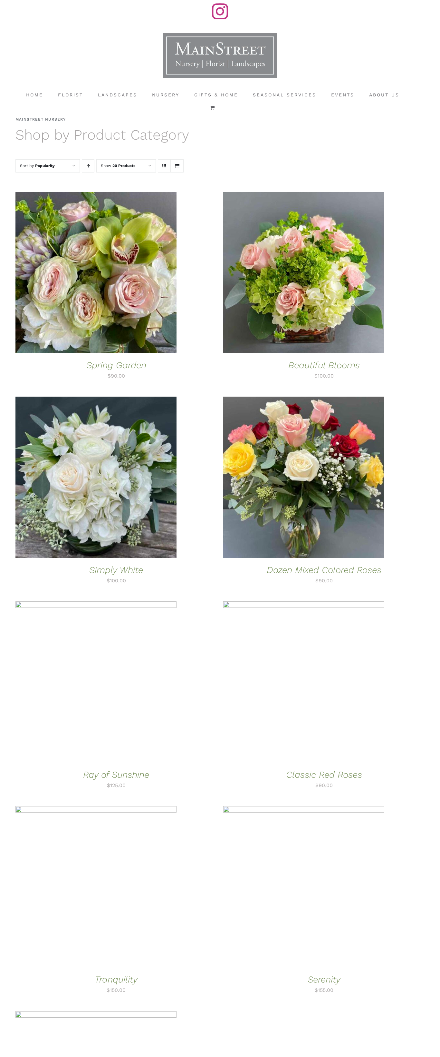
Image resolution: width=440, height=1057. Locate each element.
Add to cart (76, 273)
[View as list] (177, 166)
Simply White (116, 570)
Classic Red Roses (324, 774)
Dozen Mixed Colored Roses (324, 570)
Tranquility (116, 979)
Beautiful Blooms (324, 365)
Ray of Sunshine (116, 774)
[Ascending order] (88, 166)
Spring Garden (116, 365)
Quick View (118, 273)
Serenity (324, 979)
